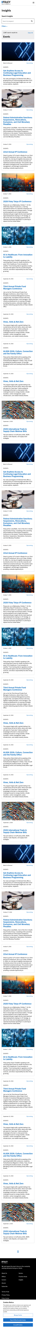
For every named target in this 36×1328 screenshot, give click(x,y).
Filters (4, 26)
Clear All (30, 33)
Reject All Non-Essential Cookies (18, 1320)
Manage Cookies (18, 1315)
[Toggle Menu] (33, 2)
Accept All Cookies (17, 1325)
